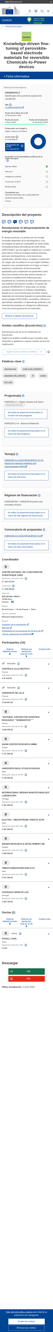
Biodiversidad (10, 187)
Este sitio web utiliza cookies (19, 1312)
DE (4, 221)
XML (28, 971)
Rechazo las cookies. (26, 1328)
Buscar (42, 11)
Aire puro (9, 171)
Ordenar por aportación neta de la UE (26, 651)
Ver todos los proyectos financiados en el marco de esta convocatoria (26, 545)
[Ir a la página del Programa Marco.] (26, 36)
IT (26, 221)
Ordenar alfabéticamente (10, 650)
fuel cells (8, 382)
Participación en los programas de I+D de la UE (25, 631)
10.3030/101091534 (13, 107)
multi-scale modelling (32, 369)
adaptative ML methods (14, 376)
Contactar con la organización (18, 624)
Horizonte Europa (14, 26)
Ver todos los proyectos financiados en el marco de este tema (26, 475)
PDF (28, 979)
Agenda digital (11, 166)
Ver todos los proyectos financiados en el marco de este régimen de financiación (26, 514)
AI (33, 376)
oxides (43, 376)
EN (9, 221)
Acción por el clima (12, 182)
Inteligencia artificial (13, 177)
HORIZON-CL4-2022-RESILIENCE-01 (22, 536)
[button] (36, 11)
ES (15, 221)
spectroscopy (10, 369)
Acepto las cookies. (26, 1321)
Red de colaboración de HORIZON (20, 634)
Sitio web (9, 628)
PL (32, 221)
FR (21, 221)
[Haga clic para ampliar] (48, 664)
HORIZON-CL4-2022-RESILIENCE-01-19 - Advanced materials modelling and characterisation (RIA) (24, 463)
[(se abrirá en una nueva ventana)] (11, 10)
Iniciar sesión (30, 11)
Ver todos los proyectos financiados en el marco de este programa (25, 414)
